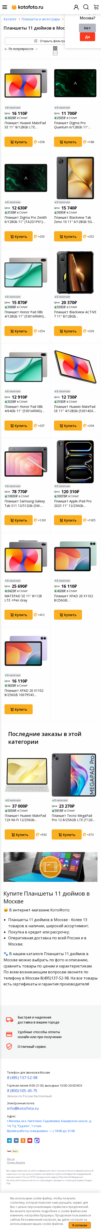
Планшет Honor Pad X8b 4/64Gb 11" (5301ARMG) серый (23, 409)
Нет (87, 28)
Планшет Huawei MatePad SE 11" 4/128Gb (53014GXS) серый (75, 409)
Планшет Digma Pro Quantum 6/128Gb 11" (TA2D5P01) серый (71, 125)
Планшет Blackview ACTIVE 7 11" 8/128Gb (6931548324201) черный (75, 314)
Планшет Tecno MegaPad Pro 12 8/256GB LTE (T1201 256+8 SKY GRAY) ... (73, 818)
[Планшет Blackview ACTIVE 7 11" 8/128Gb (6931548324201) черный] (75, 272)
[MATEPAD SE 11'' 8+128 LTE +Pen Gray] (25, 556)
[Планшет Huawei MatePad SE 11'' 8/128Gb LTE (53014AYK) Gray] (25, 83)
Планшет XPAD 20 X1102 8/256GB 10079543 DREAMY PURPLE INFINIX (24, 692)
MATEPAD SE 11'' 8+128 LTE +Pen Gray (23, 598)
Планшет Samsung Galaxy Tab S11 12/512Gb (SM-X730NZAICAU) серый (24, 503)
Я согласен (79, 1225)
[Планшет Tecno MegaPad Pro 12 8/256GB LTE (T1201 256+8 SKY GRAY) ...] (74, 775)
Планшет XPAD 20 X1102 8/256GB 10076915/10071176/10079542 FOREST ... (75, 598)
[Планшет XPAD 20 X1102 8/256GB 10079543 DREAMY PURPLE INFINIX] (25, 650)
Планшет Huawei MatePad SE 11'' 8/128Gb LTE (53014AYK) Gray (25, 125)
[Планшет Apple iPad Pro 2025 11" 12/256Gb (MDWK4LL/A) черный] (75, 461)
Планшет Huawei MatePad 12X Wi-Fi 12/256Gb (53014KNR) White (25, 818)
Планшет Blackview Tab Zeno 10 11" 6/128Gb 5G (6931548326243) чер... (73, 219)
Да (87, 37)
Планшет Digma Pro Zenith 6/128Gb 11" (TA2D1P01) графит (25, 219)
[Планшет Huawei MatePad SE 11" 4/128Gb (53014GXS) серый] (75, 367)
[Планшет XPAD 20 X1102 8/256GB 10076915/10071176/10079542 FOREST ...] (75, 556)
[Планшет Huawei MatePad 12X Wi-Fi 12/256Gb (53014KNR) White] (27, 775)
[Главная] (10, 19)
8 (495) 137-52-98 (22, 1077)
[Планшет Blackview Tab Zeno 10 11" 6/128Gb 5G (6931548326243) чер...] (75, 178)
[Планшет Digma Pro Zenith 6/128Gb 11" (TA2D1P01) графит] (25, 178)
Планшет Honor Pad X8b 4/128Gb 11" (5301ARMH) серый (24, 314)
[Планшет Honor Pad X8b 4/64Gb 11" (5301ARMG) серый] (25, 367)
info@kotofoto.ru (23, 1108)
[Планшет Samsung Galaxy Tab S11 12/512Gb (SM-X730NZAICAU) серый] (25, 461)
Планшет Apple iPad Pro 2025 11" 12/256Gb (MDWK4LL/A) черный (73, 503)
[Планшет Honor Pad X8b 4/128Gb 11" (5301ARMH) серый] (25, 272)
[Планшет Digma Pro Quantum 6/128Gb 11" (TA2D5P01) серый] (75, 83)
